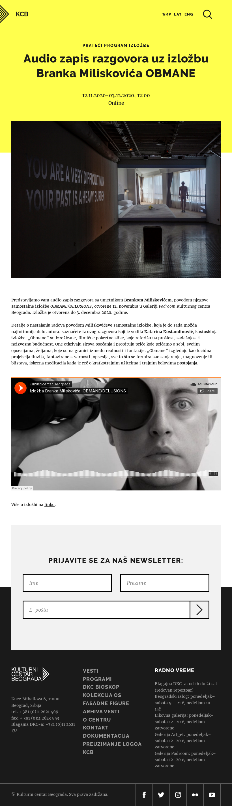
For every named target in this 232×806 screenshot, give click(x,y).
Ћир (166, 14)
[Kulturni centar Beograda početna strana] (14, 14)
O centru (97, 720)
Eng (188, 14)
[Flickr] (195, 795)
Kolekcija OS (102, 695)
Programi (97, 679)
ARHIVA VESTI (101, 711)
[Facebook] (144, 795)
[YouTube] (212, 795)
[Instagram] (178, 795)
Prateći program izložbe (116, 45)
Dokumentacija (106, 736)
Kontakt (96, 728)
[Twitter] (161, 795)
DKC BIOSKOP (101, 687)
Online (116, 103)
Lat (178, 14)
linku (49, 504)
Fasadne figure (106, 703)
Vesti (90, 671)
